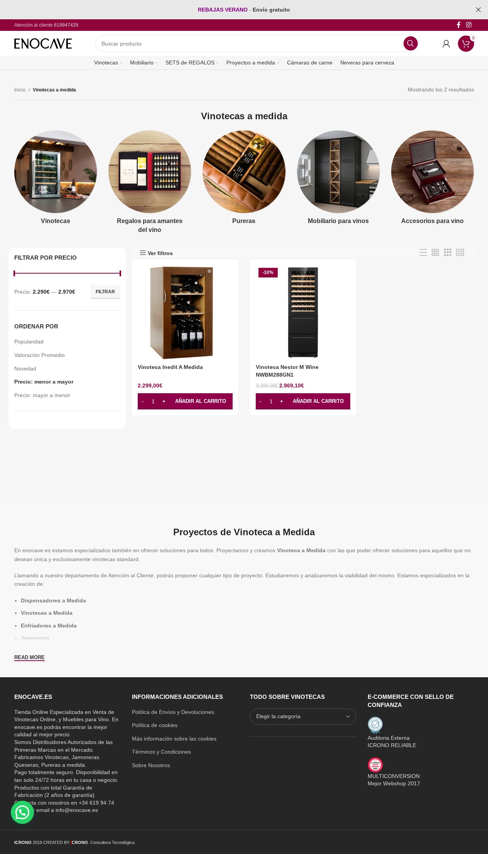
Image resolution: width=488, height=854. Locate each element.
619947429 (66, 25)
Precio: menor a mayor (43, 382)
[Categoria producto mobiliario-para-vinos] (338, 180)
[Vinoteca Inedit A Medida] (185, 312)
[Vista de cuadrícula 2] (435, 252)
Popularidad (29, 341)
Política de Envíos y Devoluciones (173, 712)
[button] (185, 401)
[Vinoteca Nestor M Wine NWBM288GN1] (303, 312)
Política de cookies (154, 725)
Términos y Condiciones (161, 752)
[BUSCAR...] (411, 43)
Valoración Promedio (39, 355)
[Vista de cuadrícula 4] (460, 252)
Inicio (19, 90)
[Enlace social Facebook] (458, 25)
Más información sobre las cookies (174, 739)
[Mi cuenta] (446, 43)
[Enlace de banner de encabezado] (244, 9)
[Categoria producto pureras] (244, 180)
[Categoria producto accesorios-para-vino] (432, 180)
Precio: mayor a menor (42, 395)
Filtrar (105, 291)
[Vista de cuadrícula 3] (447, 252)
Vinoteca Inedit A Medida (170, 367)
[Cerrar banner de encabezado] (478, 9)
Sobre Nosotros (151, 765)
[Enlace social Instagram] (468, 25)
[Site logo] (43, 43)
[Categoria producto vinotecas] (55, 180)
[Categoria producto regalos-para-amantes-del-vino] (149, 184)
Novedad (25, 368)
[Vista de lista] (423, 252)
